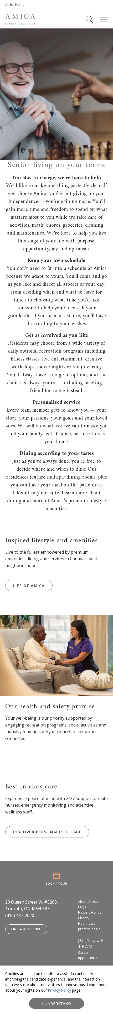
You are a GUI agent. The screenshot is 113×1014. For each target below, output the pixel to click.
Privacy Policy (59, 990)
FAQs (82, 907)
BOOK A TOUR (56, 883)
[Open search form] (89, 19)
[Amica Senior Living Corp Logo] (20, 19)
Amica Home (14, 4)
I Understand (56, 1003)
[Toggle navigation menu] (104, 19)
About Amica (88, 901)
